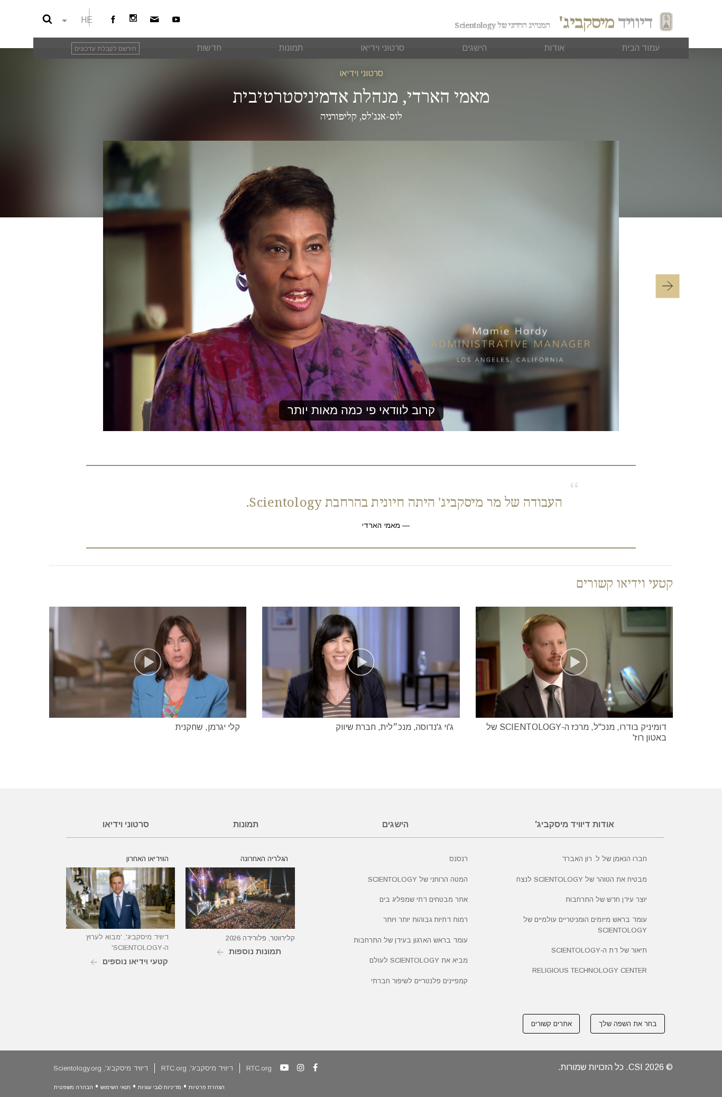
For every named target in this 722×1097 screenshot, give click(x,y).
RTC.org (259, 1068)
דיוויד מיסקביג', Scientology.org (100, 1068)
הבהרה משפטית (73, 1087)
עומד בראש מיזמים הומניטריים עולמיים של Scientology (585, 925)
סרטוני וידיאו (361, 73)
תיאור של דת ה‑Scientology (599, 950)
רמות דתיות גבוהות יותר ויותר (425, 920)
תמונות (245, 824)
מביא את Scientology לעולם (418, 960)
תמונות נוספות (255, 951)
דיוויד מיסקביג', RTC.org (197, 1068)
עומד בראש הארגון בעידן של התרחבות (411, 940)
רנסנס (458, 859)
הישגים (395, 824)
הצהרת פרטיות (207, 1087)
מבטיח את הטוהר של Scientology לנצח (581, 879)
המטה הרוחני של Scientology (418, 879)
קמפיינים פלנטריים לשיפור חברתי (419, 981)
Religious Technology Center (589, 970)
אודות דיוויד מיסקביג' (574, 824)
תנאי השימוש (115, 1087)
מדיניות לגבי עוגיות (159, 1087)
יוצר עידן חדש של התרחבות (606, 899)
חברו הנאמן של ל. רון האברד (604, 859)
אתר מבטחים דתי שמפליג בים (423, 899)
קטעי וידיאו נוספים (135, 961)
